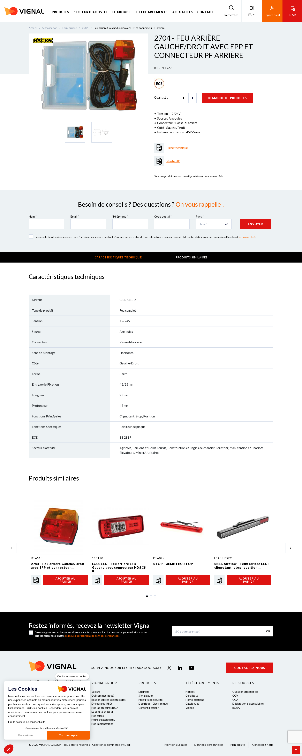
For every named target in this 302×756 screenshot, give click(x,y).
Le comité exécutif (102, 711)
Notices (190, 691)
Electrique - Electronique (153, 703)
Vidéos (190, 707)
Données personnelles (208, 744)
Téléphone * (120, 216)
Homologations (195, 699)
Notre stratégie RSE (103, 719)
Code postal (163, 216)
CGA (235, 699)
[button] (9, 749)
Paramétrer (25, 735)
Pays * (200, 216)
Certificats (192, 695)
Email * (74, 216)
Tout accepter (68, 735)
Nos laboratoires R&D (104, 707)
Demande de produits (227, 98)
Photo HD (173, 161)
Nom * (33, 216)
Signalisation (145, 695)
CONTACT (205, 12)
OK (268, 631)
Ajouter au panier (65, 580)
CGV (235, 695)
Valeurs (95, 691)
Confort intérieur (148, 707)
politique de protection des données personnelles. (92, 635)
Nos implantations (102, 723)
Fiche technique (177, 148)
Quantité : (161, 97)
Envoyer (255, 224)
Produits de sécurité (150, 699)
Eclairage (143, 691)
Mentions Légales (176, 744)
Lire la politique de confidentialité (26, 722)
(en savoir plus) (247, 237)
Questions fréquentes (245, 691)
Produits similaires (191, 257)
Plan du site (237, 744)
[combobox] (213, 224)
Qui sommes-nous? (102, 695)
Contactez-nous (249, 668)
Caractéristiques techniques (119, 257)
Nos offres (97, 715)
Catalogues (192, 703)
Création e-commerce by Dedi (111, 744)
